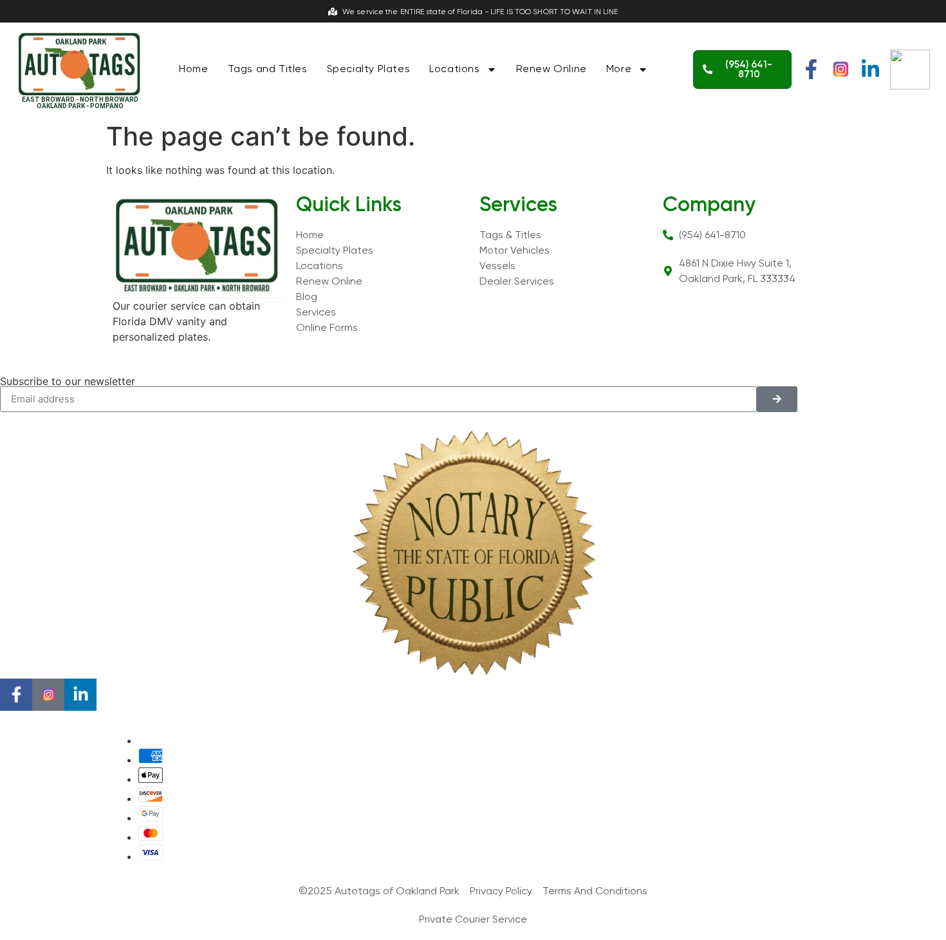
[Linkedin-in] (870, 69)
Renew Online (551, 68)
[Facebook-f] (811, 69)
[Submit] (777, 399)
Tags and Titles (268, 68)
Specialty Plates (369, 68)
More (618, 68)
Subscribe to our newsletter (67, 381)
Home (193, 68)
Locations (454, 68)
